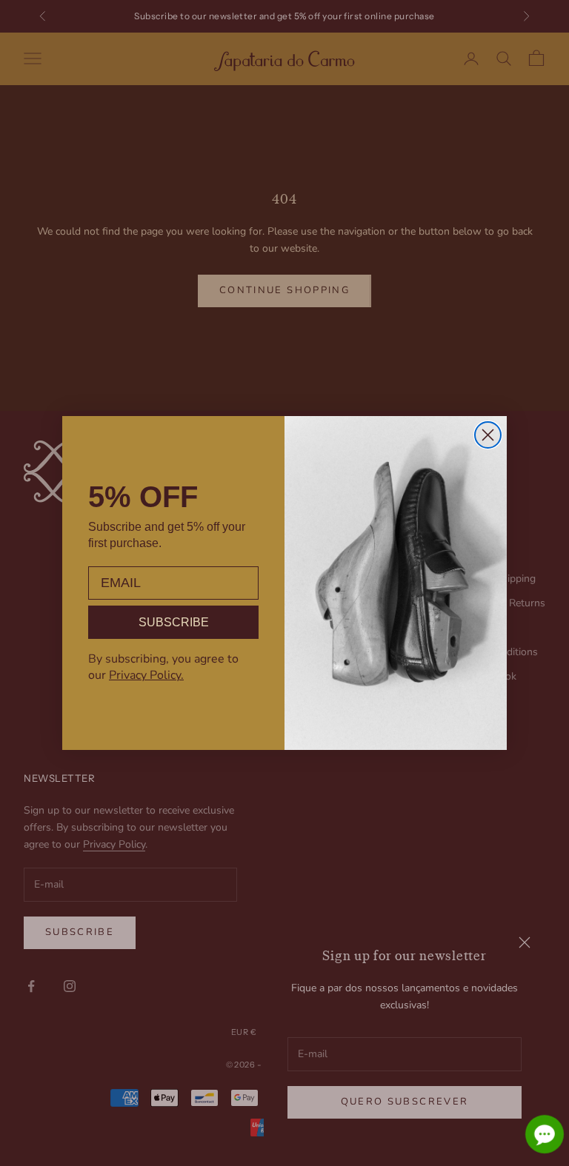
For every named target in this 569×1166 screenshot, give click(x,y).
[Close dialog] (488, 435)
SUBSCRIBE (174, 622)
